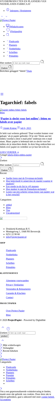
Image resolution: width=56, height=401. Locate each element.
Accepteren (5, 399)
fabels (10, 155)
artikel (9, 205)
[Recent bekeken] (8, 330)
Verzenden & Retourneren (18, 289)
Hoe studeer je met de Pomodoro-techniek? (26, 189)
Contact (9, 297)
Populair (10, 375)
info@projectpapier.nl (16, 237)
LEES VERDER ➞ (9, 152)
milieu (22, 155)
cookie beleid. (48, 397)
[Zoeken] (7, 35)
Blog (2, 112)
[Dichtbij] (1, 351)
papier (29, 155)
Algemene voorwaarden (17, 280)
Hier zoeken (6, 63)
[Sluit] (1, 157)
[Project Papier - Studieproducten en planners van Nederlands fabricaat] (8, 20)
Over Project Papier (15, 310)
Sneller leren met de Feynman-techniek (24, 178)
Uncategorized (13, 213)
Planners (13, 45)
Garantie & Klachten (16, 293)
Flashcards (14, 41)
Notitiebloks (14, 48)
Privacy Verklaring (15, 284)
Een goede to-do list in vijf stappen (22, 186)
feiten (16, 155)
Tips (8, 210)
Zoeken (4, 68)
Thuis (29, 71)
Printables (13, 56)
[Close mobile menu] (1, 356)
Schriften (13, 52)
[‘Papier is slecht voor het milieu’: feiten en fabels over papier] (13, 110)
